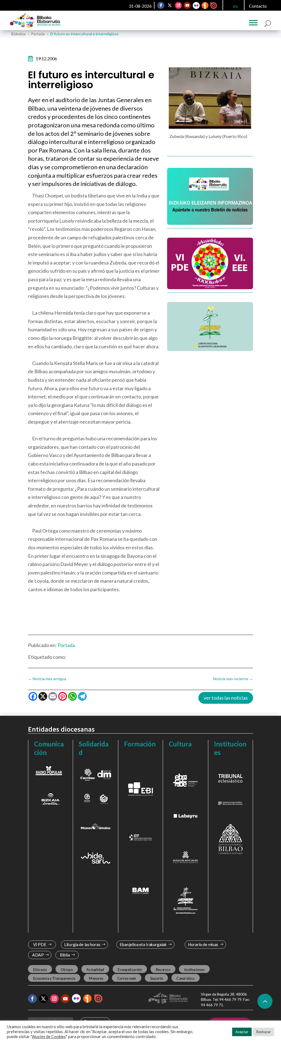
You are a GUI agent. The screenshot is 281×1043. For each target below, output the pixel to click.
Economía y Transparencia (54, 978)
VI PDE (39, 944)
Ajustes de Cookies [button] (49, 1036)
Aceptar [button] (241, 1032)
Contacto (258, 5)
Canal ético (186, 978)
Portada (66, 645)
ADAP (38, 955)
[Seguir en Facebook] (160, 5)
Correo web (126, 978)
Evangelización (130, 969)
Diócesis (40, 969)
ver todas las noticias (226, 698)
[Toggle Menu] (253, 22)
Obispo (67, 969)
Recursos (163, 969)
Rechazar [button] (263, 1032)
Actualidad (95, 969)
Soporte (156, 978)
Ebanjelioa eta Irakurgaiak (143, 944)
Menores (96, 978)
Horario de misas (203, 944)
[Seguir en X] (169, 5)
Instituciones (194, 969)
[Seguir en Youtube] (187, 5)
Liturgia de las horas (82, 944)
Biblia (65, 955)
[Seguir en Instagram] (178, 5)
